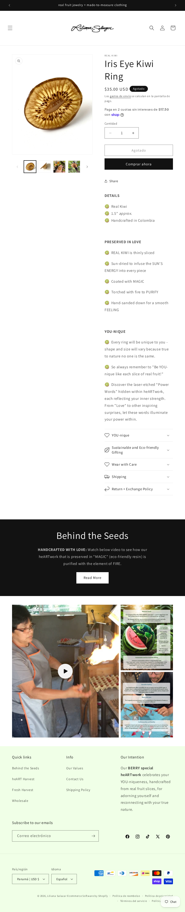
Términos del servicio (133, 901)
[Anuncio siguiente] (175, 5)
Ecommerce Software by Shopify (87, 896)
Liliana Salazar (57, 896)
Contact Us (74, 779)
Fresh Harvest (22, 790)
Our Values (74, 768)
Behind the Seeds (25, 768)
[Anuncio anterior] (9, 5)
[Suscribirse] (93, 836)
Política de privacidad (159, 896)
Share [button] (113, 181)
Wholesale (20, 800)
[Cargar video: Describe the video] (65, 671)
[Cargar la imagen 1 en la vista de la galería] (30, 167)
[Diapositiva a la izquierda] (17, 166)
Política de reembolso (126, 896)
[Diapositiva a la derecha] (87, 166)
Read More (92, 577)
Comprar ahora (139, 164)
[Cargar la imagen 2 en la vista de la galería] (45, 167)
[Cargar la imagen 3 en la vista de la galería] (59, 167)
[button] (10, 28)
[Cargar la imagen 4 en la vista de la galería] (74, 167)
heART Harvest (23, 779)
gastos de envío (120, 96)
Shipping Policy (78, 790)
